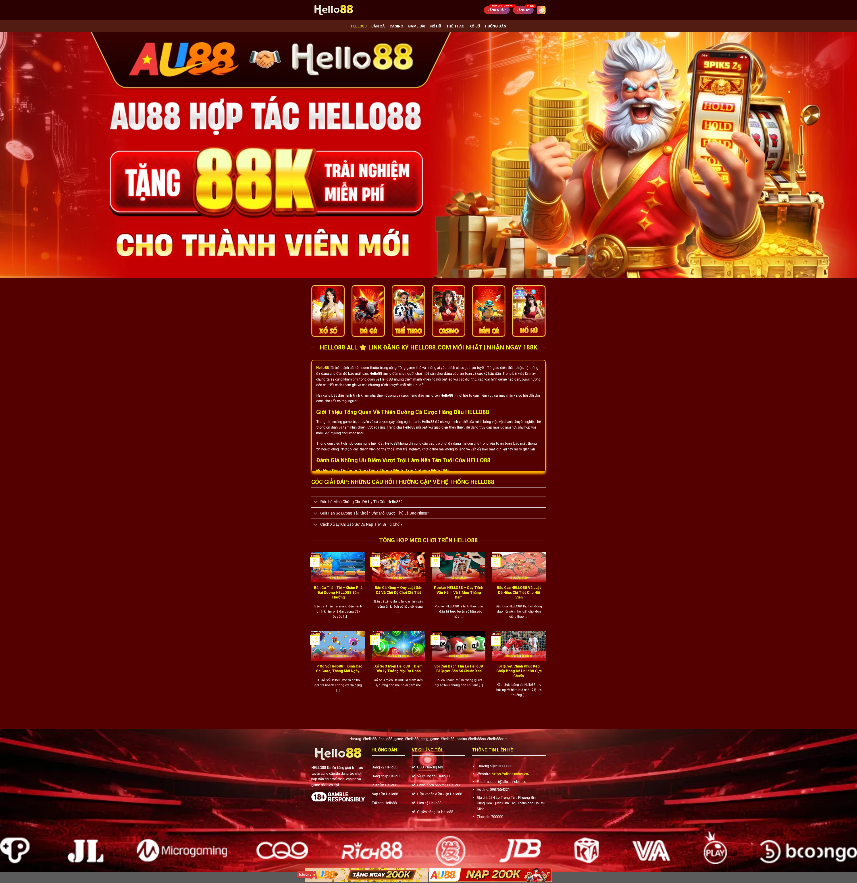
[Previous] (310, 591)
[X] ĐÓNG (305, 874)
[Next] (546, 591)
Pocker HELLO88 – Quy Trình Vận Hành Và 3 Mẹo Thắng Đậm (458, 592)
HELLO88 (358, 26)
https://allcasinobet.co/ (511, 774)
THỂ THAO (455, 26)
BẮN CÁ (378, 26)
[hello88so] (333, 10)
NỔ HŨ (435, 26)
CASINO (396, 26)
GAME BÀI (416, 26)
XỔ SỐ (475, 26)
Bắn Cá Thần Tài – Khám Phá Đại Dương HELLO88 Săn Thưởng (338, 592)
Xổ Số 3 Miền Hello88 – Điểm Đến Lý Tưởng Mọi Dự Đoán (398, 668)
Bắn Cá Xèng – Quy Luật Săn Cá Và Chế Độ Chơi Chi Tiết (398, 590)
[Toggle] (315, 502)
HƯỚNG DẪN (495, 26)
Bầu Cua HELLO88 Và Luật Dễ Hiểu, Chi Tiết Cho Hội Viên (519, 592)
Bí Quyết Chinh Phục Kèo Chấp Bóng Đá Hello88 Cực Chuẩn (519, 671)
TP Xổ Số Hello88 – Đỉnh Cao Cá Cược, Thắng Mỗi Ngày (338, 668)
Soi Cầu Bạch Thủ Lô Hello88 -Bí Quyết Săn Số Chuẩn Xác (458, 668)
